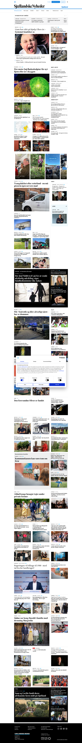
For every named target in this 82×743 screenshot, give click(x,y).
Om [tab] (60, 361)
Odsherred (35, 417)
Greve (16, 18)
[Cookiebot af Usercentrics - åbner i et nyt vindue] (60, 358)
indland (57, 88)
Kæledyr (20, 232)
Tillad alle (57, 384)
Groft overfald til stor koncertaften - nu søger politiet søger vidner (57, 401)
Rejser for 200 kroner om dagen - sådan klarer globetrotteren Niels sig (57, 457)
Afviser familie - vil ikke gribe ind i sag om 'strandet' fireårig (31, 62)
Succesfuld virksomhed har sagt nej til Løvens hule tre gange (21, 547)
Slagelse (53, 93)
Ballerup (16, 309)
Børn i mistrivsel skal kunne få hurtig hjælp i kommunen (58, 272)
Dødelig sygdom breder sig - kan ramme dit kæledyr (21, 234)
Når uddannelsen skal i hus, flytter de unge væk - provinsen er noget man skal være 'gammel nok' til (58, 692)
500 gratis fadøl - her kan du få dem (41, 438)
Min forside (26, 10)
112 (19, 213)
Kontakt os (30, 729)
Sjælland (33, 18)
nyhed (56, 74)
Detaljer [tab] (34, 361)
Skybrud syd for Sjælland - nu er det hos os (22, 117)
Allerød (34, 134)
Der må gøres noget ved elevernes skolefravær (58, 212)
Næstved (34, 251)
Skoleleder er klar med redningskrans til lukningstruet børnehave (21, 420)
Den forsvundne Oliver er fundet (29, 400)
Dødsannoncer (56, 10)
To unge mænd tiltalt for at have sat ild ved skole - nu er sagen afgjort (21, 527)
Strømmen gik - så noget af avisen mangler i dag (58, 48)
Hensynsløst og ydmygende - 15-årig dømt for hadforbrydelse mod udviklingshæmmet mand (40, 527)
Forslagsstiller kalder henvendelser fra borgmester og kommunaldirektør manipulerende (59, 115)
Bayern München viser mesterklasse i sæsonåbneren (58, 349)
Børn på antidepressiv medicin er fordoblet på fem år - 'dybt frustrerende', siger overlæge (58, 291)
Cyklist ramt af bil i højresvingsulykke (55, 85)
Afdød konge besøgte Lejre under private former (29, 495)
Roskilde (52, 74)
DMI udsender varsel (39, 650)
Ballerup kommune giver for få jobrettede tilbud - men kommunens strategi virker (22, 651)
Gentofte (53, 544)
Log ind (63, 1)
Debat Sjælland (60, 184)
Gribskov (16, 456)
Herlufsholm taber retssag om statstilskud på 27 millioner (59, 438)
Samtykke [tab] (22, 361)
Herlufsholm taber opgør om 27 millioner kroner (22, 438)
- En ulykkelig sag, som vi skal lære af (22, 598)
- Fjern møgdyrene (22, 101)
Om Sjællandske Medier (45, 726)
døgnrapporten (58, 83)
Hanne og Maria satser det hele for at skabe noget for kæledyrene (41, 547)
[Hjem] (15, 2)
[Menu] (67, 2)
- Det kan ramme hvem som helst (59, 651)
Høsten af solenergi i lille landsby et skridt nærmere (58, 709)
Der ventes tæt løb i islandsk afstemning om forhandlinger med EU (58, 122)
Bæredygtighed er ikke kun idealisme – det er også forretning (40, 598)
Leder (58, 209)
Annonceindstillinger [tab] (47, 361)
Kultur (19, 134)
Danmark (52, 329)
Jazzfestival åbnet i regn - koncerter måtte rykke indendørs (21, 137)
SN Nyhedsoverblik (18, 10)
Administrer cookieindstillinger (47, 729)
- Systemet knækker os (30, 30)
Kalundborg (53, 112)
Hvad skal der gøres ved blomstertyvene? (40, 670)
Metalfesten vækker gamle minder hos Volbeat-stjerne (40, 253)
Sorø (15, 398)
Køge (33, 115)
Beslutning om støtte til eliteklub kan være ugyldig (58, 419)
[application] (22, 166)
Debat (47, 10)
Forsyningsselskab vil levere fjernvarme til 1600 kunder (58, 104)
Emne (37, 10)
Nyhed (56, 27)
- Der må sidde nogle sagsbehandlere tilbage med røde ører (30, 57)
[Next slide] (66, 166)
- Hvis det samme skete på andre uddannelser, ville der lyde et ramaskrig (59, 599)
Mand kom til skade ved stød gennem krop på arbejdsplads (58, 72)
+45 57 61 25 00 (21, 739)
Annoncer (16, 729)
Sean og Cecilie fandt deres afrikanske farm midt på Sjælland (30, 694)
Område (31, 10)
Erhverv (42, 10)
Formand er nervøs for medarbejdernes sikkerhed (58, 30)
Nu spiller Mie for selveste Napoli (59, 474)
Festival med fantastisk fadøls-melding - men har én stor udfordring (59, 495)
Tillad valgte (41, 384)
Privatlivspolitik (44, 728)
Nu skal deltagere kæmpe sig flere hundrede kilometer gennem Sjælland (59, 619)
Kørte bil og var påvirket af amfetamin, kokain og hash (22, 21)
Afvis (25, 384)
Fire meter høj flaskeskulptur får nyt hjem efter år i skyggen (31, 70)
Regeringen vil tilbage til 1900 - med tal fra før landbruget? (30, 566)
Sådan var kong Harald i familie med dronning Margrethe (31, 619)
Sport (62, 10)
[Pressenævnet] (46, 737)
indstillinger (61, 370)
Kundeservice (17, 726)
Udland (52, 119)
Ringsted (16, 27)
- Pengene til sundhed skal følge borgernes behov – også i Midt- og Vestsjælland (59, 187)
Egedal (52, 472)
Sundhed (57, 648)
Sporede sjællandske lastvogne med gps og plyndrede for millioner (22, 216)
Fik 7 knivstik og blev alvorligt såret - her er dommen (31, 313)
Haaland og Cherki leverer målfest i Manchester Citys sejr (58, 331)
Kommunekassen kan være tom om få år (31, 459)
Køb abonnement (55, 1)
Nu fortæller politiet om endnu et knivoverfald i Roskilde (59, 77)
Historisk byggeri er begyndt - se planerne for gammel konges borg (22, 254)
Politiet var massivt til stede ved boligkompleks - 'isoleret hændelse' (58, 96)
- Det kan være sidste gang (41, 118)
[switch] (34, 380)
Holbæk (52, 27)
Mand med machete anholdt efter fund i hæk (54, 21)
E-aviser (49, 1)
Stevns (15, 595)
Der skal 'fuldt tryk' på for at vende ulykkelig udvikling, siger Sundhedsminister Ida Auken (31, 278)
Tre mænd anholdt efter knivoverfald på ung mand (21, 344)
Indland (20, 115)
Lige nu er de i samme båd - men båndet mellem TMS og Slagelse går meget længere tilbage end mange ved (58, 527)
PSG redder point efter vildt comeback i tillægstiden (58, 314)
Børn (20, 27)
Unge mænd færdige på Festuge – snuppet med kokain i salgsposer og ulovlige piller (41, 235)
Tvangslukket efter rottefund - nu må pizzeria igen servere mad (31, 184)
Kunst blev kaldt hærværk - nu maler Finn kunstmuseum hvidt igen (41, 420)
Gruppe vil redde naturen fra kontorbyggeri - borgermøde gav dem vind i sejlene (40, 137)
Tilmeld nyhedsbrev (32, 728)
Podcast (21, 273)
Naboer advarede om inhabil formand (58, 670)
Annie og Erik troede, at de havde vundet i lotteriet (58, 546)
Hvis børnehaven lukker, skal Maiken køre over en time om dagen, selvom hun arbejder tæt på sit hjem (22, 672)
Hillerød (52, 45)
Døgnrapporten (21, 18)
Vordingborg (53, 688)
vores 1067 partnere (23, 366)
